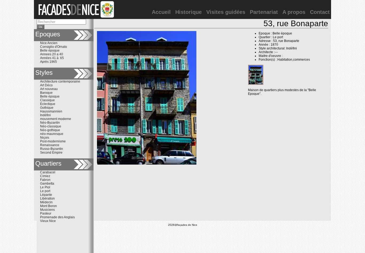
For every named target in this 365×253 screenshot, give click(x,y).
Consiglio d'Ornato (53, 47)
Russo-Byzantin (51, 149)
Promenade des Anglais (57, 217)
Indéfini (45, 115)
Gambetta (47, 183)
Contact (320, 12)
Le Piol (45, 187)
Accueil (161, 12)
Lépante (46, 195)
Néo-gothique (50, 130)
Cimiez (45, 176)
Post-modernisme (53, 141)
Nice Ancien (48, 43)
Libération (47, 198)
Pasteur (45, 213)
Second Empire (51, 152)
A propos (293, 12)
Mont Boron (48, 206)
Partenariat (264, 12)
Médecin (46, 202)
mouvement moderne (55, 119)
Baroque (46, 93)
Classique (47, 100)
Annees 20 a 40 (51, 54)
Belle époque (50, 50)
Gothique (46, 108)
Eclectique (47, 104)
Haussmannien (51, 111)
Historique (188, 12)
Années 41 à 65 (52, 58)
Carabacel (47, 172)
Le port (45, 191)
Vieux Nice (48, 221)
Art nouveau (49, 89)
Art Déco (46, 85)
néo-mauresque (51, 134)
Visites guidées (225, 12)
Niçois (44, 137)
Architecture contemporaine (60, 81)
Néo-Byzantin (50, 122)
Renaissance (49, 145)
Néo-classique (50, 126)
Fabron (45, 180)
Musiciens (47, 210)
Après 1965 (48, 62)
